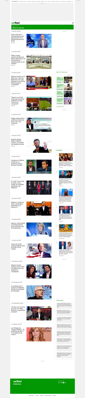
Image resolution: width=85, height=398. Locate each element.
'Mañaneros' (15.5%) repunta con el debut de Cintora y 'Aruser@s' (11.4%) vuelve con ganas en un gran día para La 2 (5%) (65, 217)
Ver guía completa (60, 106)
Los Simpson (38, 1)
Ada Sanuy (61, 167)
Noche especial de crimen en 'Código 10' (60, 100)
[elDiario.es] (17, 384)
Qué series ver (24, 1)
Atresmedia (28, 1)
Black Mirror (42, 1)
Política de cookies (48, 395)
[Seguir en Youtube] (63, 382)
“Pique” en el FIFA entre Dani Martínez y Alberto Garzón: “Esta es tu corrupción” (17, 100)
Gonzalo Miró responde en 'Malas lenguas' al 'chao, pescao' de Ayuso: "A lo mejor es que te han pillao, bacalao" (66, 251)
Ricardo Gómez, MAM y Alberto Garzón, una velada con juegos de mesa (17, 141)
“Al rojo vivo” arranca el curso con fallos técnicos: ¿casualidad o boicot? (18, 309)
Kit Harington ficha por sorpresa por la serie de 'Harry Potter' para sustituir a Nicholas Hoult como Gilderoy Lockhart (64, 355)
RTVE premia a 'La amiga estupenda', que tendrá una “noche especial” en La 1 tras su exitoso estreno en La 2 (64, 340)
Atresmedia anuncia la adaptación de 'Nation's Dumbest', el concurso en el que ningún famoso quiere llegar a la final (64, 333)
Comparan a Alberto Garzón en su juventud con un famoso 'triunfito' (17, 162)
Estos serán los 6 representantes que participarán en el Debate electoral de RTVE (17, 37)
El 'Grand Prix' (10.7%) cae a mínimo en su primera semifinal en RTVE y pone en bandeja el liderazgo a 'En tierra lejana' (66, 181)
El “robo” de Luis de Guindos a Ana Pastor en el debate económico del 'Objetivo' (17, 184)
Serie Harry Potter (57, 1)
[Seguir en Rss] (65, 382)
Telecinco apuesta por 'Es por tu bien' (60, 92)
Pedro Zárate (61, 202)
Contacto (36, 395)
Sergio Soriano (61, 238)
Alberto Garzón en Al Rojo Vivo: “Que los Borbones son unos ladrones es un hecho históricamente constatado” (18, 80)
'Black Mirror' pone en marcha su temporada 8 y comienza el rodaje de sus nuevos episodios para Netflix (64, 311)
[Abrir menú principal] (73, 22)
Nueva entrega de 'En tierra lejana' (60, 85)
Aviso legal (41, 395)
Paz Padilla (20, 1)
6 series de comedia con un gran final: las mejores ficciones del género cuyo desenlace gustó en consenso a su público (65, 163)
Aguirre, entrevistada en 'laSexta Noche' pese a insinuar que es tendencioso (18, 225)
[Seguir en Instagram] (61, 382)
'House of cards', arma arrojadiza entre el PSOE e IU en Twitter (18, 246)
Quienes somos (31, 395)
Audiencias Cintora (63, 1)
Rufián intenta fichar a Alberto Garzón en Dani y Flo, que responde (18, 120)
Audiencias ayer (69, 1)
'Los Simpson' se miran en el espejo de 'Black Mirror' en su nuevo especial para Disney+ (64, 318)
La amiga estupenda (33, 1)
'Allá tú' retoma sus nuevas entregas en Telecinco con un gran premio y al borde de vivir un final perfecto (64, 347)
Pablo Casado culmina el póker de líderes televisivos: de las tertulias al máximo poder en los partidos (18, 59)
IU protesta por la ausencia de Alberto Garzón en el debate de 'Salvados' (17, 288)
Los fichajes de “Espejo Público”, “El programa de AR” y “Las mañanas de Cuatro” (17, 331)
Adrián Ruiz (61, 185)
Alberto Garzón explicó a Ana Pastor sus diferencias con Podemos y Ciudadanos (17, 268)
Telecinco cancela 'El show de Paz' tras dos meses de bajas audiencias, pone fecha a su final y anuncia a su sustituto (65, 199)
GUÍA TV (61, 72)
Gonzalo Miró (53, 1)
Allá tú (46, 1)
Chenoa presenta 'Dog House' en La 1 (60, 78)
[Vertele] (17, 381)
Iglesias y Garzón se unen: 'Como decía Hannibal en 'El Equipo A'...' (17, 204)
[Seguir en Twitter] (58, 382)
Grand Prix (48, 1)
